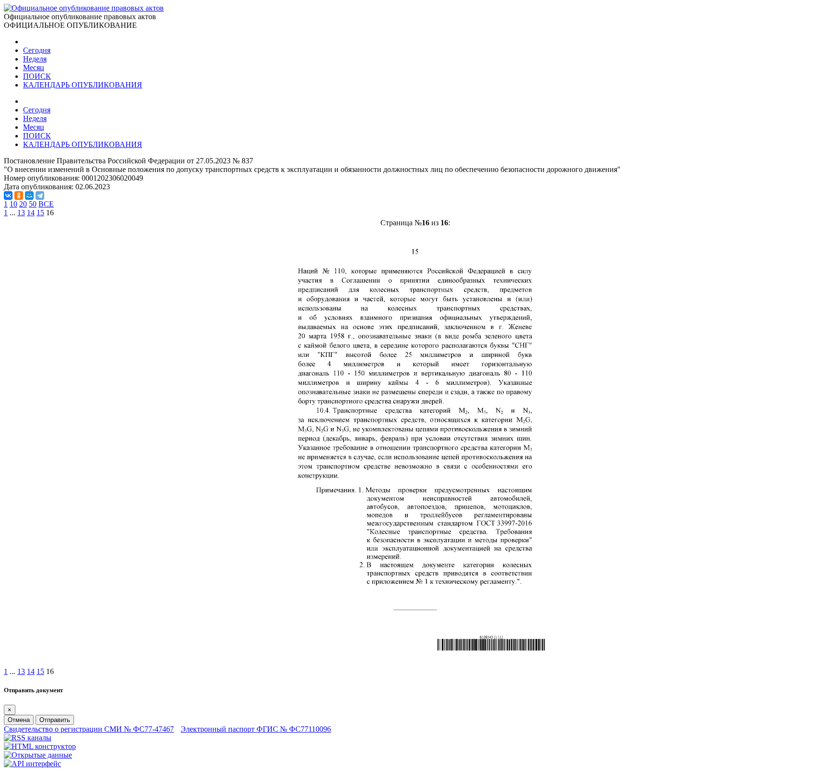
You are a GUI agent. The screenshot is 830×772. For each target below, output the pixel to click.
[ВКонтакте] (8, 195)
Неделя (35, 59)
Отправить (54, 719)
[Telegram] (40, 195)
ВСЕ (46, 204)
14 (31, 212)
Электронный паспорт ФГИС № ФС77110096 (256, 729)
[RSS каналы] (27, 738)
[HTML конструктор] (40, 746)
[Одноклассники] (18, 195)
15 (40, 212)
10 (13, 204)
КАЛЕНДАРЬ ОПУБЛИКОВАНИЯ (82, 85)
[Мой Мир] (29, 195)
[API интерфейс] (32, 764)
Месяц (33, 67)
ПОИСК (37, 76)
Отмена (19, 719)
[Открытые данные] (38, 755)
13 (21, 212)
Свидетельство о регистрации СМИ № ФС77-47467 (89, 729)
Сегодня (36, 50)
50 (33, 204)
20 (23, 204)
